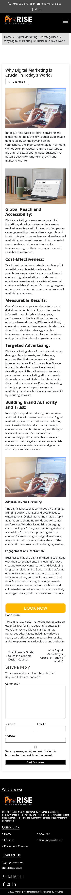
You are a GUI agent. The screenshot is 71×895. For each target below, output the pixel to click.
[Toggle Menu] (65, 21)
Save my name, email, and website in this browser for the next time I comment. (30, 753)
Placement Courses (16, 846)
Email (41, 724)
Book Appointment (51, 840)
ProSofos (58, 891)
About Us (45, 834)
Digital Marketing (26, 37)
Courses (9, 840)
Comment (12, 683)
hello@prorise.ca (50, 3)
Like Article (19, 82)
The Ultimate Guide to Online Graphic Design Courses (21, 655)
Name (10, 724)
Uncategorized (49, 37)
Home (8, 37)
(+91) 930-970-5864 (23, 3)
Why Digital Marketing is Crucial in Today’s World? (51, 655)
